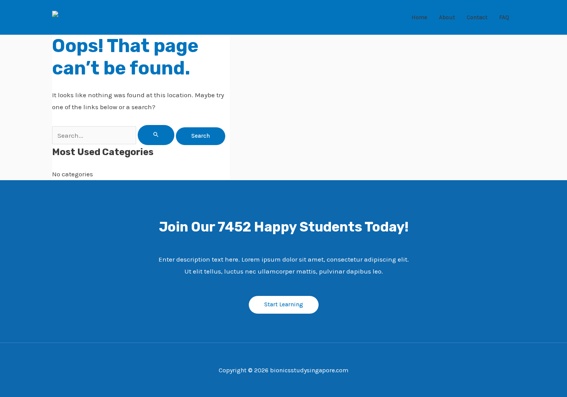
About (447, 17)
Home (419, 17)
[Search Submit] (156, 135)
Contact (477, 17)
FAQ (504, 17)
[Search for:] (114, 135)
